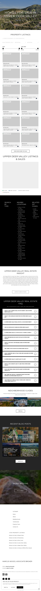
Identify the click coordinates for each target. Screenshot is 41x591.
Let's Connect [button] (20, 490)
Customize (13, 587)
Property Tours (16, 524)
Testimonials (16, 521)
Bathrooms (17, 42)
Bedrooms (29, 42)
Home (14, 514)
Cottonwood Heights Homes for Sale (21, 235)
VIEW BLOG (20, 461)
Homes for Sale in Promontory (16, 537)
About (14, 516)
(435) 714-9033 (9, 568)
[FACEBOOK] (3, 579)
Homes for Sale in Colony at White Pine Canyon (20, 547)
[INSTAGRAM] (6, 579)
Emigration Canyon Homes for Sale (21, 216)
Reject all (6, 587)
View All (20, 411)
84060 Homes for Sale (35, 214)
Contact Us (15, 526)
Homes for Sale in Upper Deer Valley (18, 545)
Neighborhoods (16, 519)
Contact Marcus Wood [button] (20, 291)
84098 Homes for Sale (35, 210)
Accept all (20, 587)
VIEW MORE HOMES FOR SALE (20, 151)
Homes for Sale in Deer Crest (16, 540)
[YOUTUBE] (9, 579)
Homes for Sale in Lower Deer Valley (18, 542)
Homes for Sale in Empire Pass (16, 535)
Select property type (7, 42)
